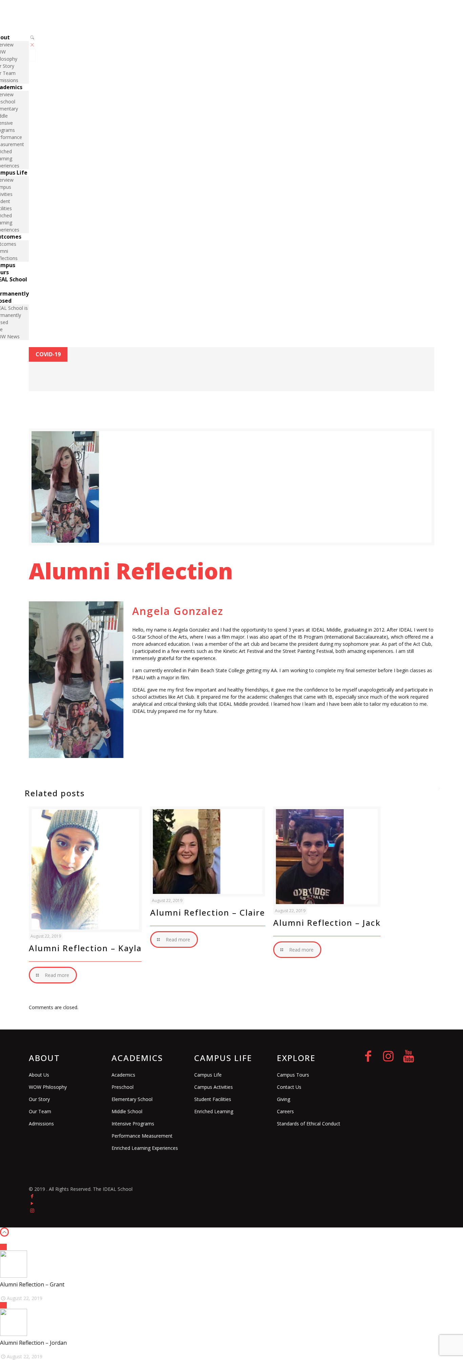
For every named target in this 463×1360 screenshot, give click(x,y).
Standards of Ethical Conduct (308, 1123)
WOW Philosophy (48, 1087)
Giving (283, 1099)
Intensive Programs (133, 1123)
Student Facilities (212, 1099)
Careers (285, 1111)
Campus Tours (293, 1075)
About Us (39, 1075)
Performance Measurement (142, 1136)
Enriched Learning (213, 1111)
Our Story (39, 1099)
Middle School (127, 1111)
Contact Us (289, 1087)
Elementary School (132, 1099)
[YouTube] (32, 1203)
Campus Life (208, 1075)
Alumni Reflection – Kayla (85, 948)
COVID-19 (48, 354)
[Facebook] (32, 1196)
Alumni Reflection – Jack (327, 922)
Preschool (123, 1087)
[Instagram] (32, 1210)
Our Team (40, 1111)
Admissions (41, 1123)
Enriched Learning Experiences (145, 1148)
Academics (123, 1075)
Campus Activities (213, 1087)
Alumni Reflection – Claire (207, 912)
